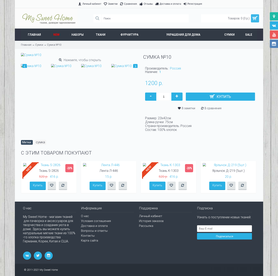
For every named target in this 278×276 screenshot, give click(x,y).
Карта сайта (89, 240)
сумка (40, 142)
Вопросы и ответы (94, 231)
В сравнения (213, 108)
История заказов (151, 221)
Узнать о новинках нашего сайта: (217, 223)
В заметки (188, 108)
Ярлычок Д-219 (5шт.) (228, 171)
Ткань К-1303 (168, 171)
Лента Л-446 (109, 171)
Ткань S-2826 (49, 171)
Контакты (88, 235)
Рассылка (146, 226)
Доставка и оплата (94, 226)
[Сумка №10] (32, 65)
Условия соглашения (96, 221)
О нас (85, 216)
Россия (175, 68)
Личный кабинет (150, 216)
